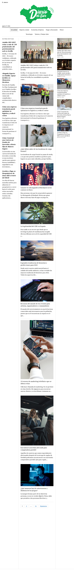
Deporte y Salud (24, 30)
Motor (62, 30)
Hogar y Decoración (52, 30)
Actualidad (14, 30)
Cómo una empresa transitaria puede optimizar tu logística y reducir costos (9, 111)
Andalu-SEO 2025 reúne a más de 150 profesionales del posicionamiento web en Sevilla (9, 46)
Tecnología (29, 34)
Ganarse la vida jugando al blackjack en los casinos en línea (36, 189)
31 (36, 506)
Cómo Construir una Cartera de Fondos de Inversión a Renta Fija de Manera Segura (9, 143)
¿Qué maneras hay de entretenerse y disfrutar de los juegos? (34, 489)
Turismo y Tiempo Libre (42, 34)
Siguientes (43, 506)
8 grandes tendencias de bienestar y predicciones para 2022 (34, 264)
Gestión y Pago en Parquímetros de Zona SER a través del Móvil (9, 174)
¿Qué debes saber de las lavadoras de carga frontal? (36, 150)
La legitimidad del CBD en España (33, 226)
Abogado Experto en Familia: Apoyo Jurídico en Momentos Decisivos (9, 77)
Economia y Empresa (37, 30)
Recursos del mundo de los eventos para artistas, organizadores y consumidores (35, 305)
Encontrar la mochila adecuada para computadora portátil (34, 449)
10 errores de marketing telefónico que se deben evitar (36, 382)
